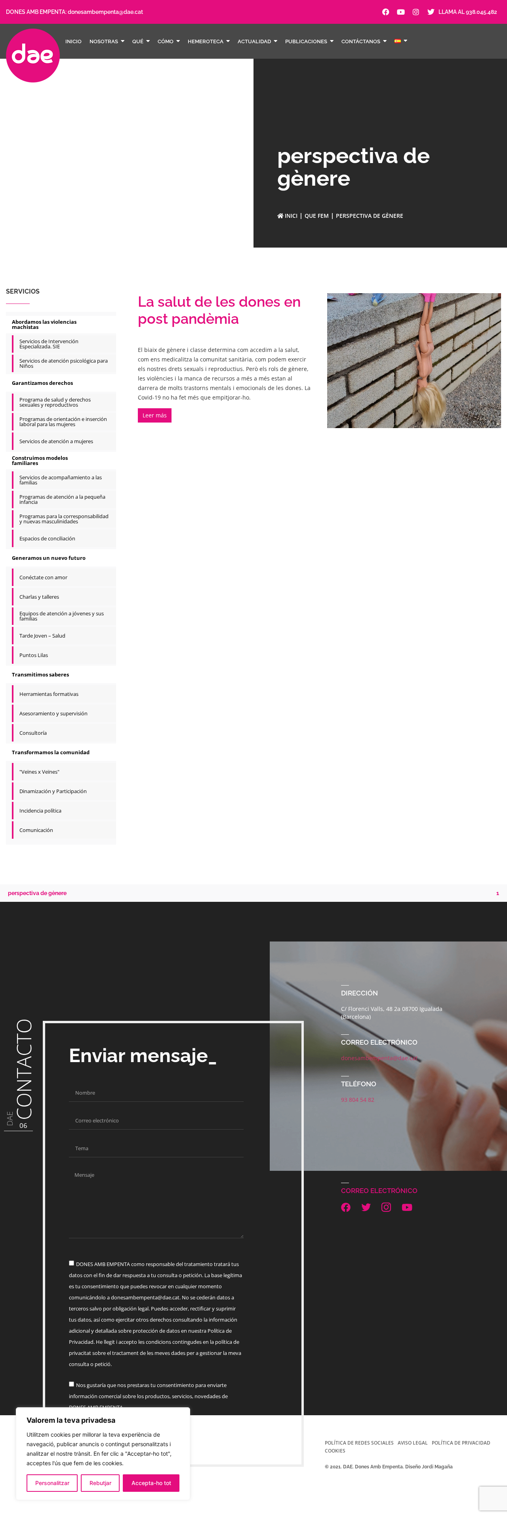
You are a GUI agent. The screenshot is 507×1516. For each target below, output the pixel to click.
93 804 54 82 (357, 1099)
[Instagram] (415, 11)
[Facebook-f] (385, 11)
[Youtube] (400, 11)
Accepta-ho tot (151, 1482)
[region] (103, 1453)
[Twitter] (431, 11)
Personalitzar (52, 1482)
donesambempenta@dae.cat (105, 12)
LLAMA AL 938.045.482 (467, 12)
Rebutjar (100, 1482)
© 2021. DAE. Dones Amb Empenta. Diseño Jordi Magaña (389, 1467)
